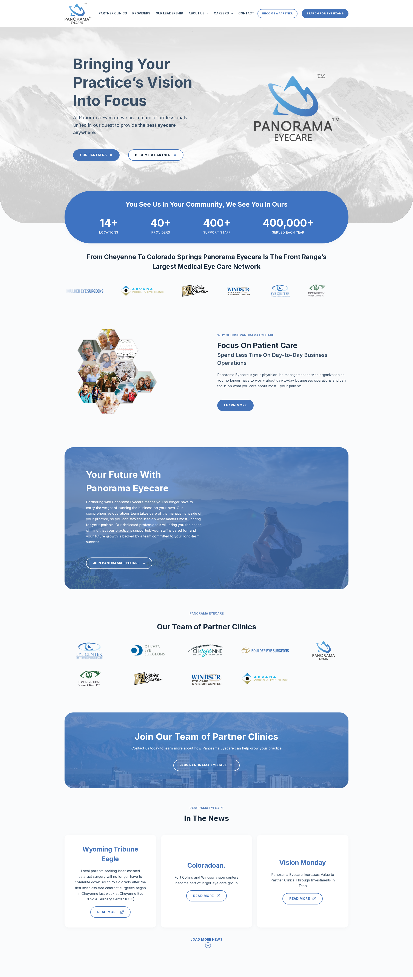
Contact (246, 13)
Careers (221, 13)
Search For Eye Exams (325, 13)
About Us (196, 13)
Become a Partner (277, 13)
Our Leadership (169, 13)
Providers (141, 13)
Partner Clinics (113, 13)
